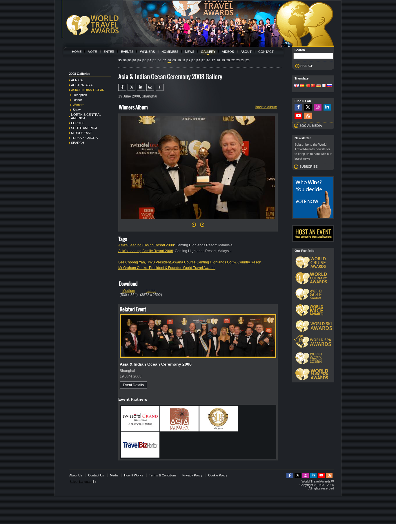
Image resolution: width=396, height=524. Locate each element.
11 (184, 60)
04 (149, 60)
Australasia (81, 85)
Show (77, 109)
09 (174, 60)
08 (169, 60)
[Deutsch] (318, 86)
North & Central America (86, 116)
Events (127, 51)
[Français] (324, 86)
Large (151, 291)
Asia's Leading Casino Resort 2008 (146, 245)
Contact (266, 51)
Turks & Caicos (84, 138)
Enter (108, 51)
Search (77, 142)
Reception (80, 95)
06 (159, 60)
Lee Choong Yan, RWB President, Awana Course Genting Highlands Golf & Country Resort (189, 262)
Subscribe (308, 166)
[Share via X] (131, 87)
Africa (77, 80)
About (246, 51)
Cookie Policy (217, 475)
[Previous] (194, 226)
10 (179, 60)
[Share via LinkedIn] (140, 87)
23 (238, 60)
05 (154, 60)
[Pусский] (329, 86)
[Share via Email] (150, 87)
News (189, 51)
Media (114, 475)
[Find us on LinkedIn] (327, 107)
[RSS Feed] (308, 116)
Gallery (208, 51)
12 (188, 60)
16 (208, 60)
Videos (228, 51)
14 (198, 60)
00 (130, 60)
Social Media (310, 125)
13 (193, 60)
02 (139, 60)
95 (120, 60)
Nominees (169, 51)
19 (223, 60)
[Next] (198, 221)
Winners (147, 51)
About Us (75, 475)
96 (125, 60)
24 (243, 60)
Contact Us (96, 475)
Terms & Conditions (163, 475)
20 (228, 60)
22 (233, 60)
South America (84, 128)
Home (76, 51)
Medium (128, 291)
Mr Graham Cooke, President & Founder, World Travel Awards (166, 268)
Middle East (81, 133)
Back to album (266, 107)
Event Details (133, 385)
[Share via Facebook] (122, 87)
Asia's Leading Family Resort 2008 (145, 251)
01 (135, 60)
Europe (77, 123)
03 (144, 60)
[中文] (313, 86)
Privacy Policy (192, 475)
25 (248, 60)
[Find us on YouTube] (298, 116)
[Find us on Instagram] (317, 107)
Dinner (77, 100)
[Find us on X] (308, 107)
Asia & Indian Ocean (87, 90)
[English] (296, 86)
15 (203, 60)
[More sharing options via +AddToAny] (159, 87)
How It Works (133, 475)
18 (218, 60)
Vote (92, 51)
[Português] (307, 86)
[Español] (302, 86)
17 (213, 60)
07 (164, 60)
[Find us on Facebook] (298, 107)
